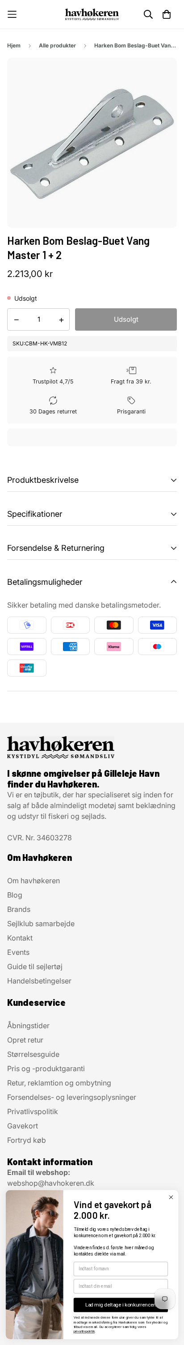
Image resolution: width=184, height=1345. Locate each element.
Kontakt (20, 937)
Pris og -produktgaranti (46, 1068)
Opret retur (25, 1039)
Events (18, 952)
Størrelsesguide (33, 1054)
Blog (14, 894)
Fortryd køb (26, 1140)
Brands (18, 909)
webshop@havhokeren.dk (50, 1183)
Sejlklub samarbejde (41, 923)
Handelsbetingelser (39, 980)
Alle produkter (57, 45)
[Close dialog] (171, 1197)
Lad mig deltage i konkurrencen (120, 1305)
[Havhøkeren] (92, 14)
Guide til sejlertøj (35, 966)
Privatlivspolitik (32, 1111)
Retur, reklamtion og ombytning (59, 1082)
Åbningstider (28, 1025)
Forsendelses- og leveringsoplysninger (71, 1097)
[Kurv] (166, 14)
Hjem (14, 45)
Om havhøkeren (33, 880)
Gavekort (22, 1125)
